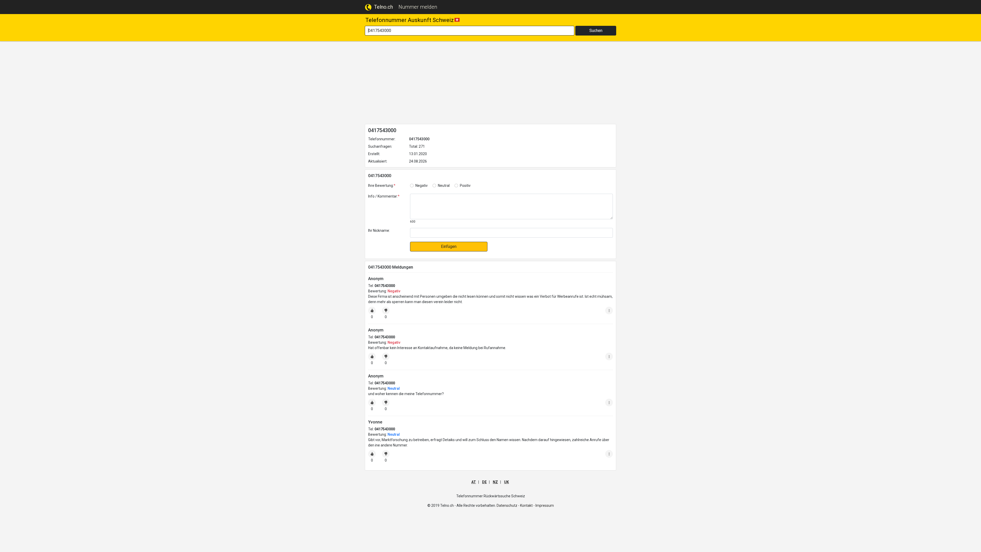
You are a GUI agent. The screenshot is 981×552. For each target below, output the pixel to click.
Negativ (421, 185)
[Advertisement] (490, 83)
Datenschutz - (508, 505)
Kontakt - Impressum (537, 505)
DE (484, 482)
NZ (495, 482)
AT (473, 482)
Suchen (595, 30)
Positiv (465, 185)
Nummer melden (418, 7)
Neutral (444, 185)
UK (506, 482)
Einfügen (449, 246)
